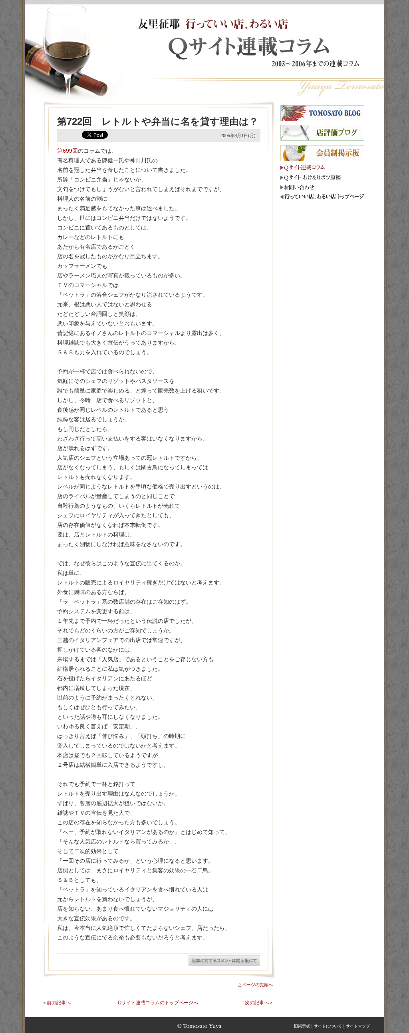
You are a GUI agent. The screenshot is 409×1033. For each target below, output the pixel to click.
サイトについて (328, 1026)
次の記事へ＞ (259, 1002)
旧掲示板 (302, 1026)
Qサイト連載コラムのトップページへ (158, 1002)
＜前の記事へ (56, 1002)
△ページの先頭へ (255, 984)
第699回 (67, 151)
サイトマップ (358, 1026)
